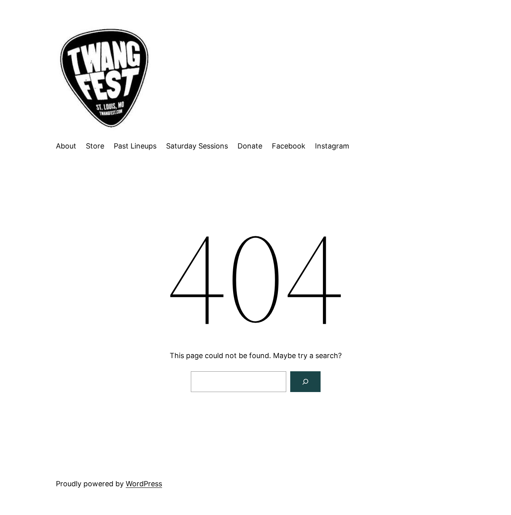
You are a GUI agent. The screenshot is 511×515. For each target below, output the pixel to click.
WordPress (144, 483)
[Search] (305, 381)
